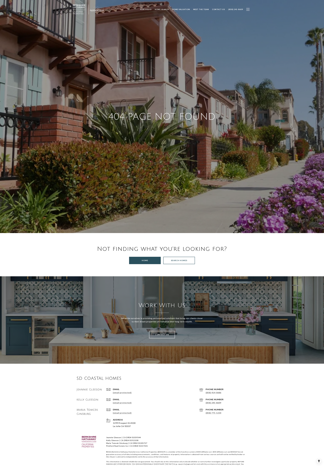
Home (145, 260)
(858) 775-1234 (213, 413)
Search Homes (179, 260)
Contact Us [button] (162, 334)
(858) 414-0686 (213, 392)
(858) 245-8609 (213, 402)
